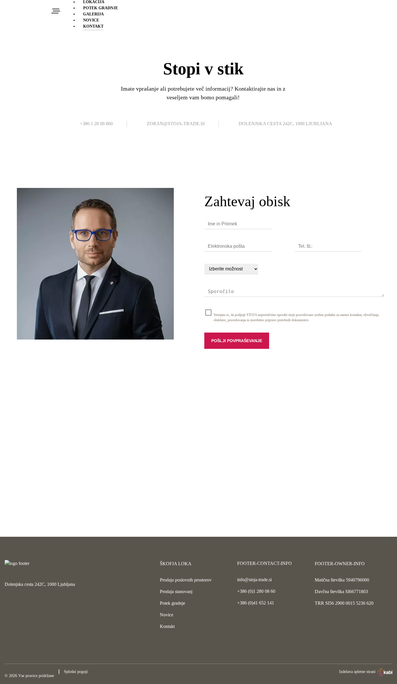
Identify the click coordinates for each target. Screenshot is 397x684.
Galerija (93, 14)
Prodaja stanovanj (176, 591)
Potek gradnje (100, 8)
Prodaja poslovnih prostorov (186, 579)
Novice (91, 20)
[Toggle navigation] (56, 11)
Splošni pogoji (76, 671)
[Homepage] (28, 11)
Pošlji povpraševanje (236, 340)
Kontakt (93, 26)
